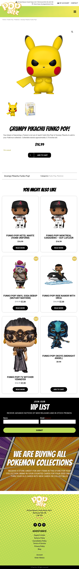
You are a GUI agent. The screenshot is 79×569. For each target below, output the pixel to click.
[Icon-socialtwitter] (39, 525)
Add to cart (42, 155)
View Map (39, 518)
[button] (72, 32)
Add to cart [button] (59, 389)
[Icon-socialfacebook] (35, 525)
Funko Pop (10, 19)
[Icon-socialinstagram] (44, 525)
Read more (20, 248)
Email (45, 418)
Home (4, 19)
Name (5, 418)
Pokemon (17, 19)
